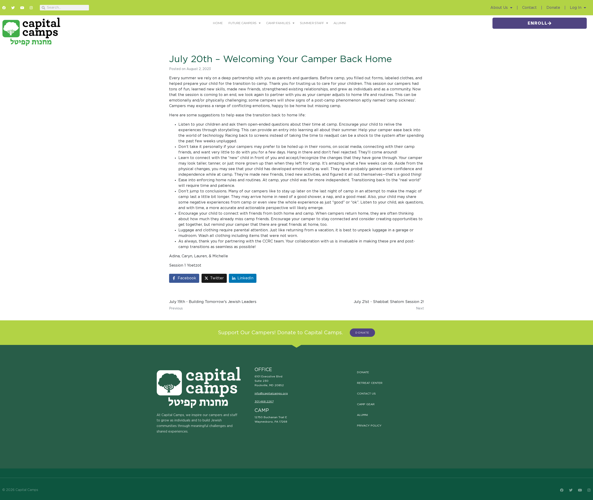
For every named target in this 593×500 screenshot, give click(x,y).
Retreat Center (369, 383)
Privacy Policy (369, 425)
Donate (553, 8)
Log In (575, 8)
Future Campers (242, 23)
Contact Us (366, 393)
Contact (529, 8)
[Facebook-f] (4, 8)
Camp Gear (366, 404)
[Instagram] (31, 8)
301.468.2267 (264, 401)
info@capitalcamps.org (271, 393)
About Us (499, 8)
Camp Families (278, 23)
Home (218, 23)
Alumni (340, 23)
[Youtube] (22, 8)
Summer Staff (312, 23)
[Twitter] (13, 8)
